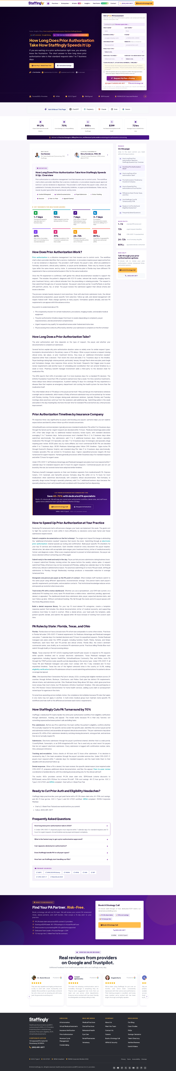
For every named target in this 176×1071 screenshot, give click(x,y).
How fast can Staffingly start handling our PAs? (71, 859)
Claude (103, 109)
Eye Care (85, 1034)
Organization (108, 41)
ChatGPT (76, 109)
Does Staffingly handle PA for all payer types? (71, 852)
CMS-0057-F (42, 877)
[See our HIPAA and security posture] (145, 96)
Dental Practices (88, 1026)
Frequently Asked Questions (132, 212)
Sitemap (144, 1059)
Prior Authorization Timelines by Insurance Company (132, 181)
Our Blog (131, 1022)
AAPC (40, 872)
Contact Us (109, 1030)
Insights (87, 3)
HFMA (77, 872)
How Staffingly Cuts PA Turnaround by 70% (130, 200)
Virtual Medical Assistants (69, 1026)
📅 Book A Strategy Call (135, 83)
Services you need (110, 55)
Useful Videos (133, 1046)
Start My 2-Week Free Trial (42, 65)
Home (31, 31)
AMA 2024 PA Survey (53, 872)
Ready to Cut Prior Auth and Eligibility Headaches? (131, 207)
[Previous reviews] (29, 996)
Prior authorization (42, 179)
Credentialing (64, 1045)
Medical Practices (88, 1022)
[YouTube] (118, 1067)
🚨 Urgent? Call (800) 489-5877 (115, 83)
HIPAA (52, 782)
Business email (109, 34)
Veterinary (86, 1042)
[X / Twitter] (125, 1067)
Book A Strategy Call (60, 507)
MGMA (68, 872)
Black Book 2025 (57, 877)
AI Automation (65, 1022)
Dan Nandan (45, 154)
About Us (108, 1022)
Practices (55, 3)
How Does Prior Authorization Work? (132, 167)
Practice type (108, 48)
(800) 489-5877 (127, 3)
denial (95, 297)
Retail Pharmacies (88, 1038)
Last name (129, 27)
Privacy (123, 1059)
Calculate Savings (65, 65)
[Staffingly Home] (42, 1020)
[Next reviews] (147, 996)
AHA (85, 872)
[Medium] (133, 1067)
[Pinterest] (141, 1067)
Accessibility (136, 1059)
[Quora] (129, 1067)
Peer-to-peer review (102, 769)
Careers (108, 1034)
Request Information (83, 507)
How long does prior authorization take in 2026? (71, 825)
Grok (115, 109)
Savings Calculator (134, 1034)
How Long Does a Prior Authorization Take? (130, 174)
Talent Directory (134, 1038)
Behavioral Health (88, 1030)
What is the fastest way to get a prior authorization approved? (71, 839)
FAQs (130, 1030)
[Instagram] (137, 1067)
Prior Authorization (66, 1034)
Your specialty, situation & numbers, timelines (120, 62)
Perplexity (90, 109)
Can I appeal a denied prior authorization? (71, 845)
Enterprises (65, 3)
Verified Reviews (134, 1042)
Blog (41, 31)
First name (107, 27)
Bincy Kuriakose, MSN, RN (91, 154)
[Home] (48, 3)
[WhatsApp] (145, 1067)
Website (133, 41)
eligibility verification (40, 669)
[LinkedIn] (39, 157)
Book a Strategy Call (145, 3)
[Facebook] (121, 1067)
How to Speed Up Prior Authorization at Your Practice (132, 187)
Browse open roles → (122, 24)
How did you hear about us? (134, 55)
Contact (113, 3)
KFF (94, 872)
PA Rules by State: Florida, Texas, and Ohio (132, 194)
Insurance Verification (67, 1030)
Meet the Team (110, 1026)
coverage (36, 672)
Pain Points (100, 3)
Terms (129, 1059)
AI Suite (76, 3)
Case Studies (132, 1026)
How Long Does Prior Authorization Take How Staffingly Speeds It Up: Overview (133, 160)
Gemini (127, 109)
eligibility (98, 715)
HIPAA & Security (111, 1042)
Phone (127, 34)
